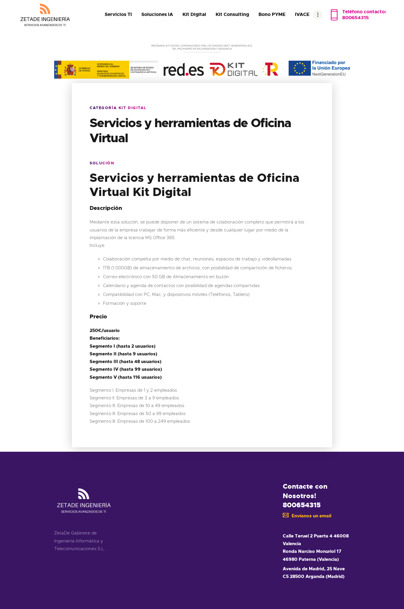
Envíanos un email (311, 516)
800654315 (302, 505)
